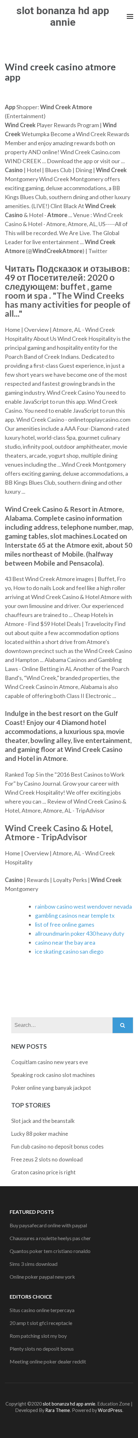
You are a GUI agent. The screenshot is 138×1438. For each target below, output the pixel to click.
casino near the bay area (65, 942)
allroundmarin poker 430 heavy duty (79, 933)
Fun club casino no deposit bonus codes (57, 1146)
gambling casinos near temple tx (75, 915)
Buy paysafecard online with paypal (48, 1225)
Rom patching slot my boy (38, 1336)
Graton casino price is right (43, 1172)
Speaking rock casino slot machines (53, 1075)
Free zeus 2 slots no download (47, 1159)
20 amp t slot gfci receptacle (41, 1323)
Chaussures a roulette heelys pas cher (50, 1238)
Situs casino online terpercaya (42, 1310)
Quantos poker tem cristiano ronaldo (50, 1251)
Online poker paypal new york (42, 1277)
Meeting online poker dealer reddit (48, 1361)
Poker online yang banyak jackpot (51, 1087)
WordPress (110, 1410)
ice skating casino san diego (69, 951)
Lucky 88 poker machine (39, 1133)
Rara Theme (57, 1410)
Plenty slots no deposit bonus (42, 1348)
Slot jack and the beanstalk (43, 1120)
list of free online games (64, 924)
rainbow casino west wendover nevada (83, 906)
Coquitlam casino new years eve (49, 1062)
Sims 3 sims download (33, 1264)
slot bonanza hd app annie (62, 16)
